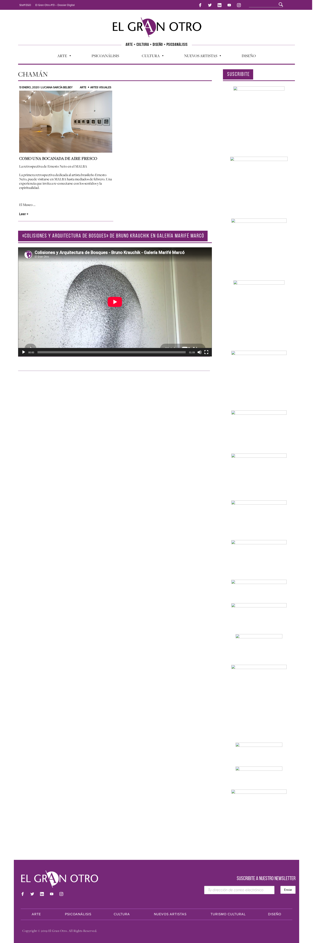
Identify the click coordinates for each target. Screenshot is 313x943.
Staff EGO (25, 5)
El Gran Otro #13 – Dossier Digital (55, 5)
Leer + (23, 214)
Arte (60, 56)
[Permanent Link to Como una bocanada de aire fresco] (65, 122)
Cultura (149, 56)
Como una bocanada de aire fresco (58, 158)
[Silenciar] (199, 352)
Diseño (249, 55)
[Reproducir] (24, 352)
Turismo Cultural (228, 914)
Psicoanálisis (105, 55)
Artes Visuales (100, 87)
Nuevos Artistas (198, 56)
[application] (115, 301)
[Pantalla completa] (206, 352)
